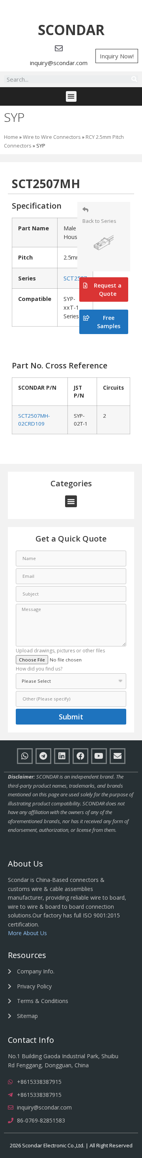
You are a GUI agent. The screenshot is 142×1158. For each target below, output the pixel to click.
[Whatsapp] (25, 756)
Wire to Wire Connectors (52, 136)
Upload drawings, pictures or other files (60, 651)
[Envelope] (117, 756)
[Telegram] (43, 756)
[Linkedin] (62, 756)
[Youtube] (99, 756)
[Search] (134, 79)
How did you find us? (39, 669)
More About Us (27, 933)
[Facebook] (80, 756)
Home (11, 136)
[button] (71, 30)
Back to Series (99, 220)
